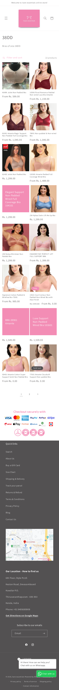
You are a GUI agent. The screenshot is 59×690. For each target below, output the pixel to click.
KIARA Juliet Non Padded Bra (14, 92)
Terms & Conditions (15, 499)
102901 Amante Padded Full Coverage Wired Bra (41, 175)
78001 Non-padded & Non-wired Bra (43, 134)
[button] (6, 18)
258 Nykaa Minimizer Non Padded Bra (12, 255)
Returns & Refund (14, 492)
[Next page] (37, 394)
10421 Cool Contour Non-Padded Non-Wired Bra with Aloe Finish (41, 297)
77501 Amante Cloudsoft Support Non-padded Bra (40, 375)
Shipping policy (46, 681)
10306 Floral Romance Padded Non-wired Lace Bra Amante (42, 93)
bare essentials (18, 677)
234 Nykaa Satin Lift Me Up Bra (42, 215)
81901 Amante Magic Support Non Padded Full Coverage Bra (14, 134)
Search (9, 451)
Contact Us (11, 519)
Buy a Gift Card (13, 465)
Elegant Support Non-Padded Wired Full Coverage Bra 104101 (14, 198)
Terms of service (30, 681)
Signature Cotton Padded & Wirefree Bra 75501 (13, 296)
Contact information (31, 686)
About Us (10, 458)
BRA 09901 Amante (11, 321)
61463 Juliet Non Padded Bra (14, 174)
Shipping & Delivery (15, 478)
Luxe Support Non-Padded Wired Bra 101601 (42, 322)
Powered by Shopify (32, 677)
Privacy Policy (12, 506)
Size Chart (10, 472)
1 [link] (21, 394)
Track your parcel (14, 485)
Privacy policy (15, 681)
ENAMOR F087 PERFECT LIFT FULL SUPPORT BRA (41, 255)
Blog (8, 512)
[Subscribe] (44, 633)
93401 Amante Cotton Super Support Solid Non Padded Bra (15, 375)
